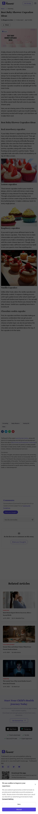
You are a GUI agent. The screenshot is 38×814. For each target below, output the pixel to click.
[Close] (35, 377)
